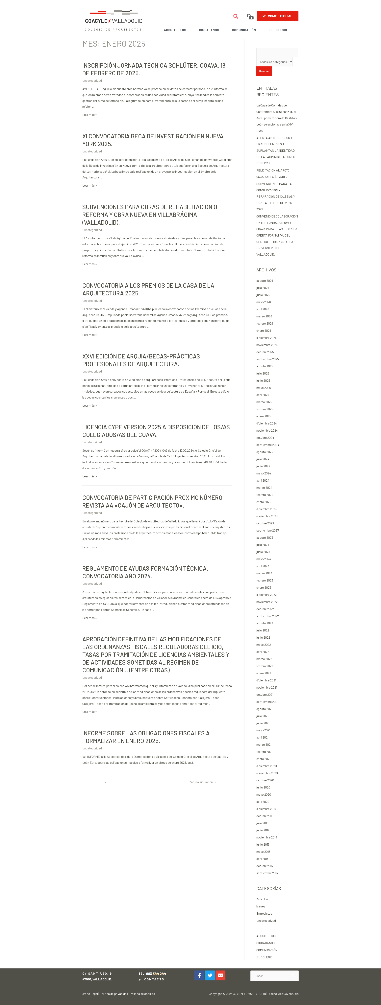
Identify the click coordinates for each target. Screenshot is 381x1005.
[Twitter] (210, 975)
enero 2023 (263, 587)
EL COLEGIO (278, 30)
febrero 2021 (264, 751)
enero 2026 (263, 330)
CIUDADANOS (209, 30)
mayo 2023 (263, 559)
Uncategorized (92, 80)
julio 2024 (262, 459)
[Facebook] (199, 975)
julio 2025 (262, 373)
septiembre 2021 (267, 701)
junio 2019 (262, 830)
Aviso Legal (90, 993)
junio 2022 (263, 637)
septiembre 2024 (267, 444)
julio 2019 (262, 823)
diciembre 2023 (266, 509)
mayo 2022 (263, 644)
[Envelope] (220, 975)
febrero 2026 (264, 323)
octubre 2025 (265, 352)
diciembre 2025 (266, 337)
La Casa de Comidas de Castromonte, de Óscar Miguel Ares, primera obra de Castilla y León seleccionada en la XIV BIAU (276, 117)
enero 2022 (263, 673)
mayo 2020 (263, 794)
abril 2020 (262, 801)
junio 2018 (262, 844)
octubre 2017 (264, 866)
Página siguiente (203, 782)
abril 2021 (262, 737)
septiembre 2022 (267, 616)
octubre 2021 (264, 694)
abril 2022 (262, 651)
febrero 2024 (264, 494)
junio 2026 (263, 295)
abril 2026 (262, 309)
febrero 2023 (264, 580)
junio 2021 (262, 723)
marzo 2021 (263, 744)
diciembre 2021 (266, 680)
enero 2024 (263, 502)
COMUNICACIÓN (244, 30)
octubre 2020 (265, 780)
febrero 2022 (264, 666)
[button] (277, 15)
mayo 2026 (263, 302)
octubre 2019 (264, 816)
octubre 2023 (265, 523)
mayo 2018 (263, 851)
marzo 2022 (264, 659)
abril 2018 (262, 858)
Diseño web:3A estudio (283, 993)
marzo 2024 (264, 487)
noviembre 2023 (267, 516)
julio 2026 (262, 287)
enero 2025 (263, 416)
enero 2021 (263, 759)
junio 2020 (263, 787)
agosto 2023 (264, 537)
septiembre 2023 (267, 530)
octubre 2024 (265, 437)
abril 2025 (262, 395)
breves (260, 906)
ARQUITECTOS (175, 30)
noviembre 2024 (267, 430)
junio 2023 (263, 552)
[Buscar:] (274, 976)
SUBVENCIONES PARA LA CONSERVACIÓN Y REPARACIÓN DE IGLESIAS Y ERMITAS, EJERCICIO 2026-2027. (275, 196)
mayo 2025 (263, 387)
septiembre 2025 (267, 359)
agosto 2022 (264, 623)
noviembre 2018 (266, 837)
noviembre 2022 (267, 602)
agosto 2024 (264, 452)
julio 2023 (262, 544)
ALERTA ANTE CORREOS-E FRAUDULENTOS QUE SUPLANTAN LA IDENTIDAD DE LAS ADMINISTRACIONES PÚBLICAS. (275, 150)
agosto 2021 (264, 709)
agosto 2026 (264, 280)
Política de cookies (142, 993)
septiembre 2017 (267, 873)
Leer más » (89, 114)
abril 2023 (262, 566)
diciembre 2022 (266, 594)
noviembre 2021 (266, 687)
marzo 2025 (264, 402)
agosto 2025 (264, 366)
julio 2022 (262, 630)
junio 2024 (263, 466)
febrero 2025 (264, 409)
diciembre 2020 (266, 766)
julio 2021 (262, 716)
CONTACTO (153, 979)
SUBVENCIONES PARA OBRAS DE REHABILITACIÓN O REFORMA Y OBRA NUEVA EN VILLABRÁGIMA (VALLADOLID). (149, 214)
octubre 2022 (265, 609)
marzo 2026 (264, 316)
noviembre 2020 (267, 773)
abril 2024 (262, 480)
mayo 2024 (263, 473)
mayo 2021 (263, 730)
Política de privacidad (114, 993)
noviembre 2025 (267, 345)
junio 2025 (263, 380)
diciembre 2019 (266, 809)
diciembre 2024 (266, 423)
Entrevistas (264, 913)
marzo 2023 (264, 573)
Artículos (262, 899)
